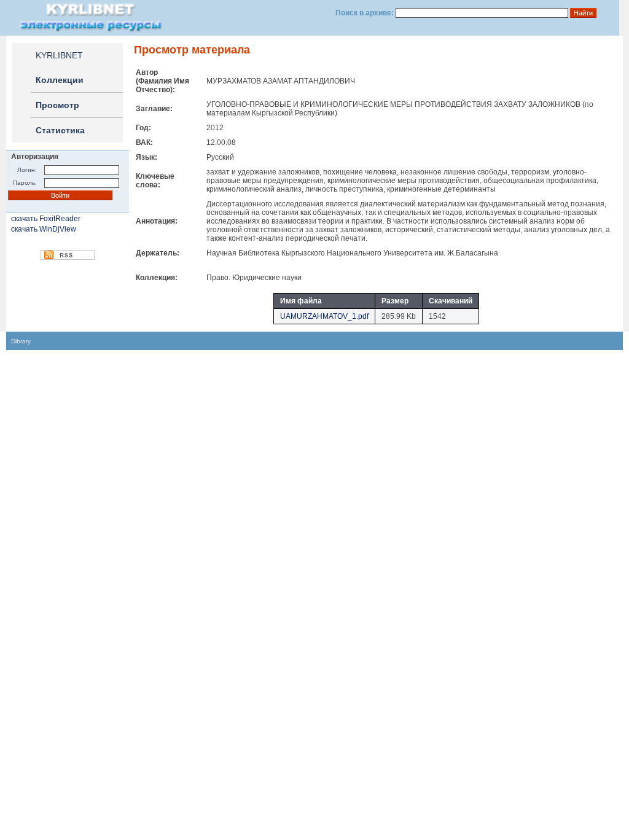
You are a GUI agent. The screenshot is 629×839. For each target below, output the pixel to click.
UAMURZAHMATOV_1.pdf (324, 316)
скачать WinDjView (43, 229)
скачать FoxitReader (45, 218)
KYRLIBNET (59, 55)
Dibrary (21, 341)
